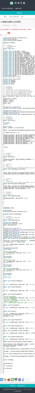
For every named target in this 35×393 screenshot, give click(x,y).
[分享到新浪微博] (8, 379)
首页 (5, 16)
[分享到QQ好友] (15, 379)
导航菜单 (19, 13)
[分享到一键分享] (23, 379)
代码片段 (17, 3)
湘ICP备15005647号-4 (10, 389)
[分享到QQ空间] (5, 379)
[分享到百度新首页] (19, 379)
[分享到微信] (12, 379)
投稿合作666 (21, 386)
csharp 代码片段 (14, 16)
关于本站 (13, 386)
